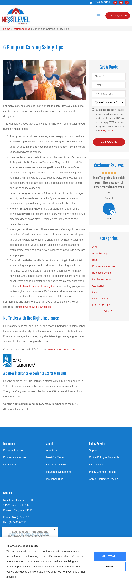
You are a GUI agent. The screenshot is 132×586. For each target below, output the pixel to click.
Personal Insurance (14, 450)
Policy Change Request (102, 471)
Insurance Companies (58, 471)
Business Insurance (14, 457)
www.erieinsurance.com (61, 349)
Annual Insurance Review (103, 479)
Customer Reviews (57, 464)
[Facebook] (121, 3)
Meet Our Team (55, 457)
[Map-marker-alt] (115, 3)
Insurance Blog (21, 28)
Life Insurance (11, 464)
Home (6, 28)
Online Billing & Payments (104, 457)
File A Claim (96, 464)
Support (93, 450)
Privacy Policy (106, 131)
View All (109, 311)
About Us (51, 450)
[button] (98, 15)
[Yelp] (127, 3)
